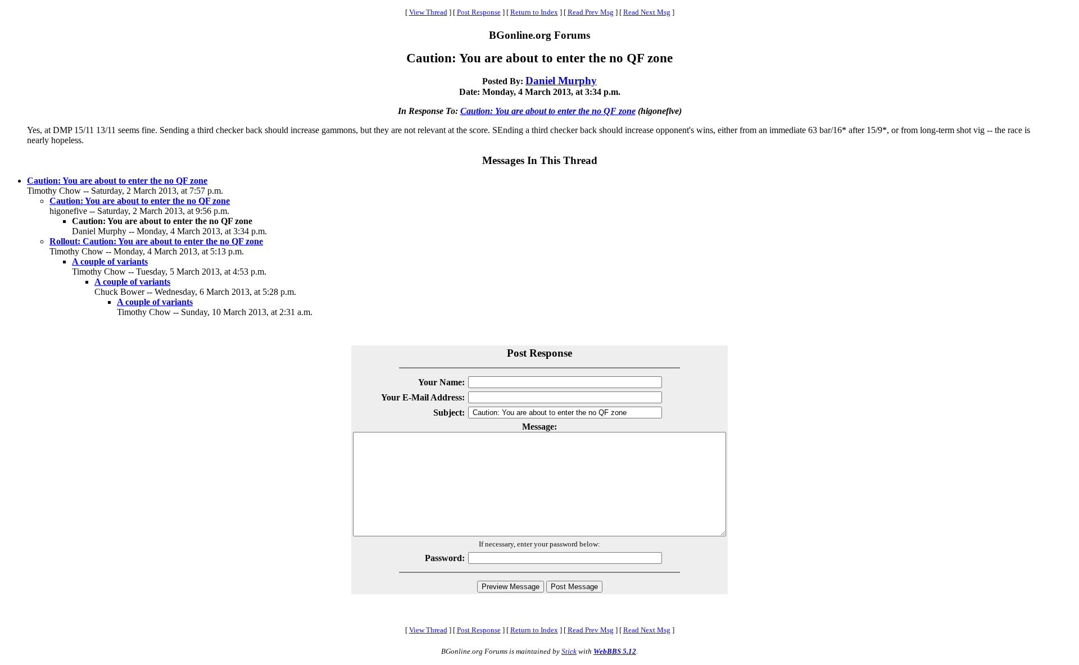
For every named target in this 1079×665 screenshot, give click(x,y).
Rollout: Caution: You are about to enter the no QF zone (156, 241)
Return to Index (534, 12)
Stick (569, 651)
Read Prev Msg (591, 12)
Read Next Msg (646, 12)
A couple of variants (110, 261)
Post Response (479, 12)
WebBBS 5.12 (614, 651)
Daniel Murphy (561, 80)
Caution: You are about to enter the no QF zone (548, 111)
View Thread (428, 12)
